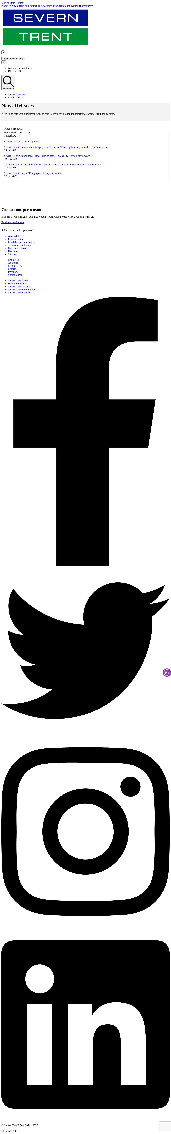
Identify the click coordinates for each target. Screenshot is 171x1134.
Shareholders (15, 274)
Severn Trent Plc (17, 94)
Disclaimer (13, 251)
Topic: (7, 135)
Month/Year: (10, 132)
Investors (13, 271)
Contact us (13, 259)
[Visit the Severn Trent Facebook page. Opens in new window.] (85, 565)
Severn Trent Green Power (22, 289)
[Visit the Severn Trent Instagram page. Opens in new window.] (85, 926)
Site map (12, 254)
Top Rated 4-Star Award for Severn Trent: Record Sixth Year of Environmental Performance (52, 164)
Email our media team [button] (12, 222)
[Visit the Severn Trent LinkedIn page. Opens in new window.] (85, 1119)
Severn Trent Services (19, 286)
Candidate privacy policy (21, 242)
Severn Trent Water (18, 280)
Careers (12, 268)
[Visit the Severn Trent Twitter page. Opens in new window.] (85, 733)
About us (13, 262)
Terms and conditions (19, 245)
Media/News (15, 265)
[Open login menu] (2, 50)
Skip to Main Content (12, 2)
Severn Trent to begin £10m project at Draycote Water (32, 173)
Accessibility (15, 236)
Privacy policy (15, 239)
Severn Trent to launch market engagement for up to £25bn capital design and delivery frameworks (56, 147)
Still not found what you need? (17, 230)
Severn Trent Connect (19, 292)
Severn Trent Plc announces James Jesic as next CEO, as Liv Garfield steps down (47, 155)
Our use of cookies (18, 248)
